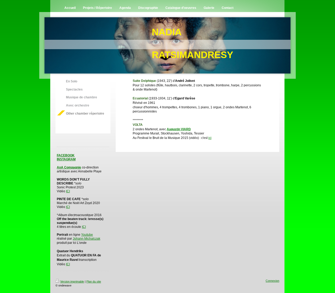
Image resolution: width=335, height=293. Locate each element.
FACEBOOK (66, 155)
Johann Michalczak (86, 238)
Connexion (272, 280)
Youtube (87, 234)
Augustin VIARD (179, 129)
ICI (68, 191)
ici (209, 138)
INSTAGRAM (66, 159)
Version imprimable (72, 281)
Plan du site (93, 281)
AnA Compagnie (69, 167)
